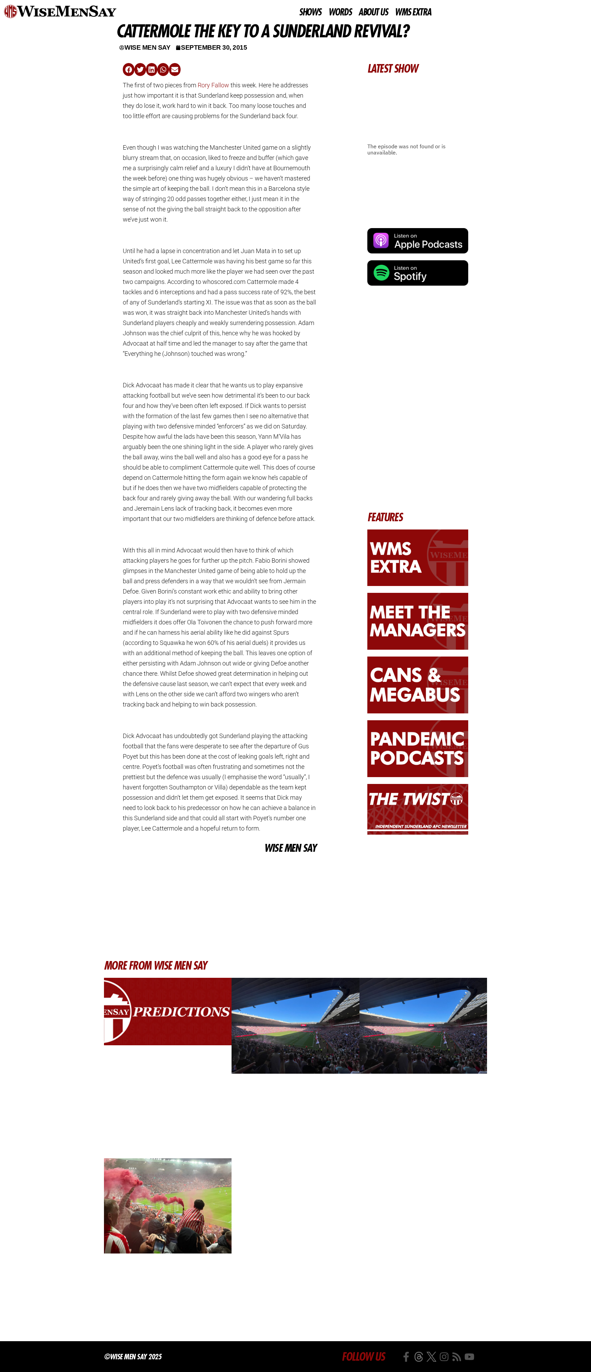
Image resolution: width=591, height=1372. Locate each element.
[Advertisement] (219, 907)
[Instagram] (444, 1357)
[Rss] (457, 1357)
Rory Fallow (213, 85)
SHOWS (310, 12)
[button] (128, 69)
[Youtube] (469, 1357)
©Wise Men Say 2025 (132, 1356)
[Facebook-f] (406, 1357)
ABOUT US (373, 12)
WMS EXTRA (413, 12)
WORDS (340, 12)
